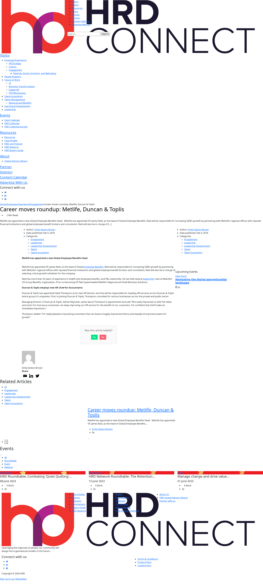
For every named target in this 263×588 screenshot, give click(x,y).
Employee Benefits (93, 266)
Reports (76, 497)
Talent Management (14, 99)
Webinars (120, 500)
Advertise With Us (81, 24)
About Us (164, 494)
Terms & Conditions (148, 558)
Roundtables (122, 497)
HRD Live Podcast (13, 143)
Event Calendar (12, 120)
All (5, 386)
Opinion (76, 18)
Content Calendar (81, 21)
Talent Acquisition (13, 96)
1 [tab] (6, 441)
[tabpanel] (131, 423)
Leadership (10, 109)
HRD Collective (11, 123)
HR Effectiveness (17, 93)
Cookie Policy (144, 565)
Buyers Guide (79, 507)
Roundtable (10, 460)
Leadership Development (44, 246)
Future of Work (12, 79)
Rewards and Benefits (20, 102)
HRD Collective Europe (16, 126)
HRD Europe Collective (127, 510)
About (75, 11)
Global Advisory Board (15, 161)
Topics (75, 1)
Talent (34, 249)
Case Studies (11, 140)
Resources (77, 8)
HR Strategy (15, 63)
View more (180, 276)
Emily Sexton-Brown (45, 229)
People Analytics (12, 76)
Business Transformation (22, 86)
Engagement (15, 70)
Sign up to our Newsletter (13, 578)
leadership (148, 278)
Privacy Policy (144, 562)
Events (75, 4)
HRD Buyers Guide (13, 150)
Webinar (8, 467)
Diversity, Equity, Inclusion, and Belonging (34, 73)
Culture (12, 66)
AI (10, 83)
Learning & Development (17, 106)
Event (7, 464)
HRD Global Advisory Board (173, 497)
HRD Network (11, 147)
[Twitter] (37, 376)
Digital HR (14, 89)
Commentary (78, 504)
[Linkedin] (31, 376)
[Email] (25, 376)
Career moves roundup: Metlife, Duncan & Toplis (131, 412)
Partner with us (167, 500)
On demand (122, 504)
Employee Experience (15, 60)
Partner (76, 14)
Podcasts (76, 500)
